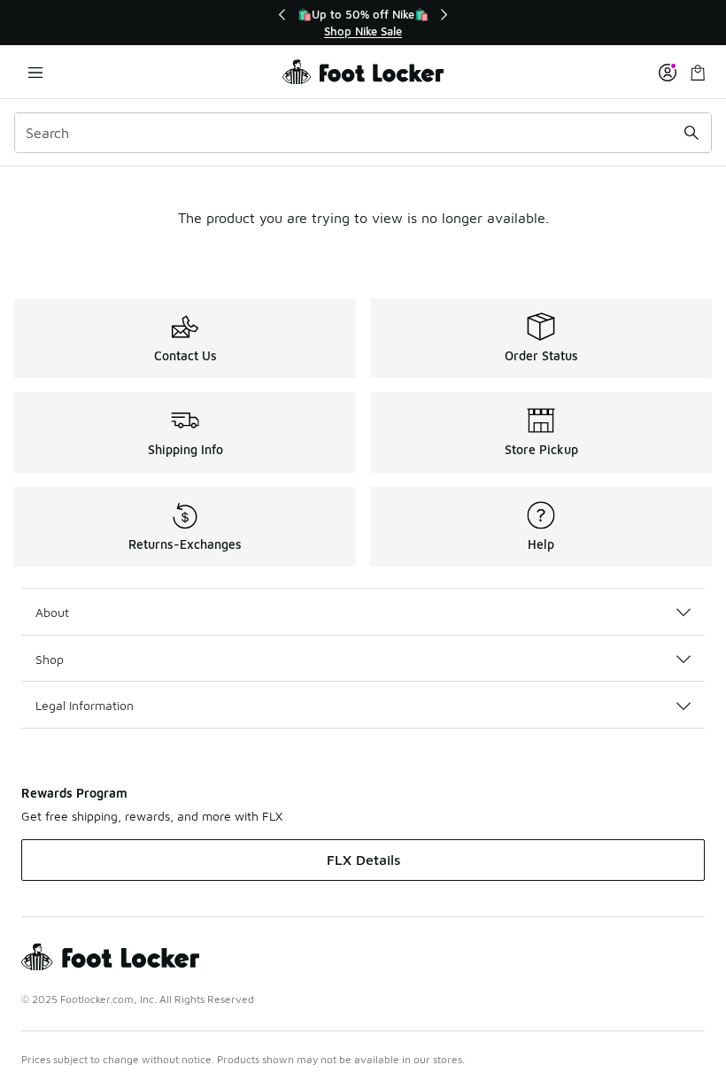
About (52, 612)
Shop (49, 659)
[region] (363, 22)
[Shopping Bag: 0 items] (698, 72)
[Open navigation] (35, 72)
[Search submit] (691, 132)
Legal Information (84, 705)
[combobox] (363, 132)
